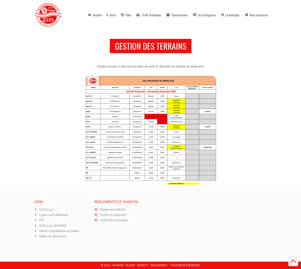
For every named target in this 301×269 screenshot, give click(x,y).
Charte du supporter (113, 214)
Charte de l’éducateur (114, 220)
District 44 (46, 209)
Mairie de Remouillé (53, 236)
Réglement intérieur (113, 209)
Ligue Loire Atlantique (54, 214)
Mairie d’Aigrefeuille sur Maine (59, 231)
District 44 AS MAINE (53, 225)
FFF (42, 220)
